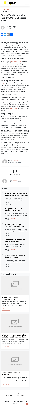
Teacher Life (5, 9)
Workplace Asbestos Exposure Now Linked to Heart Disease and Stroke (14, 336)
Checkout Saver (5, 120)
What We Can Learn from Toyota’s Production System (14, 225)
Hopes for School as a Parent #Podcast (12, 374)
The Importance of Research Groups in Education (15, 241)
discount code (13, 108)
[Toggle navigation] (27, 3)
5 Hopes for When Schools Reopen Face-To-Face (14, 210)
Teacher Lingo (15, 160)
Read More (6, 309)
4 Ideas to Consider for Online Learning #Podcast (15, 256)
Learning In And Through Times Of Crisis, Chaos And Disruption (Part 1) (16, 195)
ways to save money (16, 61)
